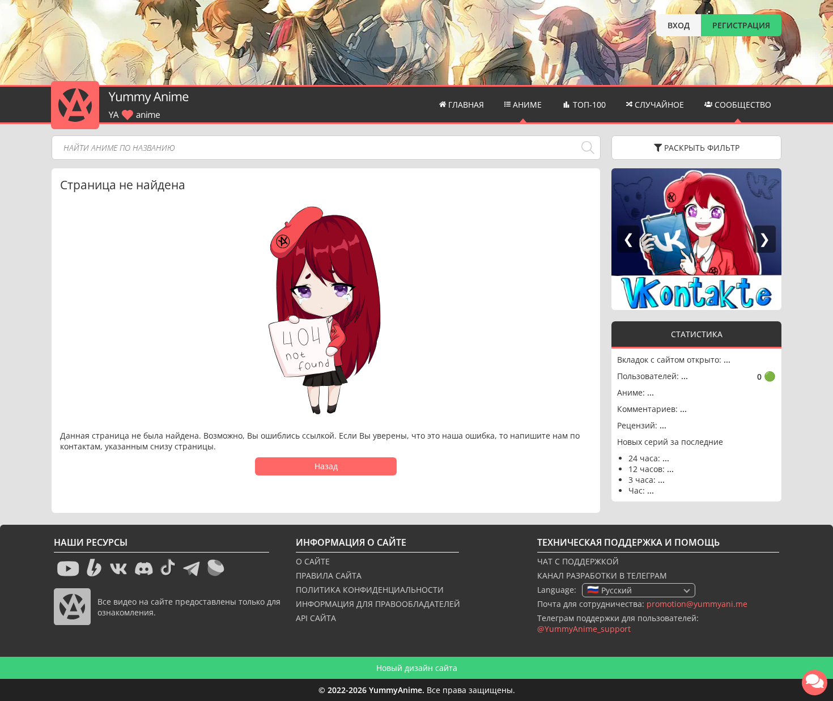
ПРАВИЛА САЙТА (329, 575)
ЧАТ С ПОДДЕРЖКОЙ (578, 561)
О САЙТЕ (313, 561)
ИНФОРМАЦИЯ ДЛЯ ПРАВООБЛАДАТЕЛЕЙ (378, 603)
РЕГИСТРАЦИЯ (741, 25)
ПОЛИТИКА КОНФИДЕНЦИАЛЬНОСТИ (370, 589)
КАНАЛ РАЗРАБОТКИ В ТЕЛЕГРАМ (602, 575)
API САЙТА (316, 618)
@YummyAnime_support (584, 628)
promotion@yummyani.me (697, 603)
